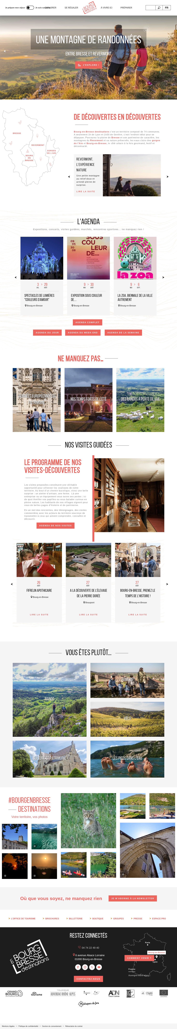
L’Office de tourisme (23, 919)
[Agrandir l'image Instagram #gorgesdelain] (44, 837)
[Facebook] (78, 967)
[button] (159, 7)
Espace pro (159, 919)
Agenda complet (88, 322)
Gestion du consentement (51, 1026)
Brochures (52, 919)
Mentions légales (8, 1026)
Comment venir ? (139, 958)
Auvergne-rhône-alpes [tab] (138, 975)
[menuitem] (51, 8)
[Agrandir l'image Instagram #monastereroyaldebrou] (15, 837)
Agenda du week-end (83, 333)
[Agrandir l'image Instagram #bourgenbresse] (15, 866)
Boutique (97, 919)
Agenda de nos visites (55, 525)
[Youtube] (99, 967)
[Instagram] (85, 967)
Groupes (118, 919)
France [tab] (131, 969)
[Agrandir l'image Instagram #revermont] (88, 820)
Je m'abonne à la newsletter (132, 898)
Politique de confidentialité (28, 1026)
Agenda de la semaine (123, 333)
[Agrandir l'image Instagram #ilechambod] (74, 865)
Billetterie (76, 919)
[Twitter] (92, 967)
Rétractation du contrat (73, 1026)
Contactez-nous (88, 979)
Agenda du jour (47, 333)
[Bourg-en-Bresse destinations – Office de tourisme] (29, 973)
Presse (138, 919)
